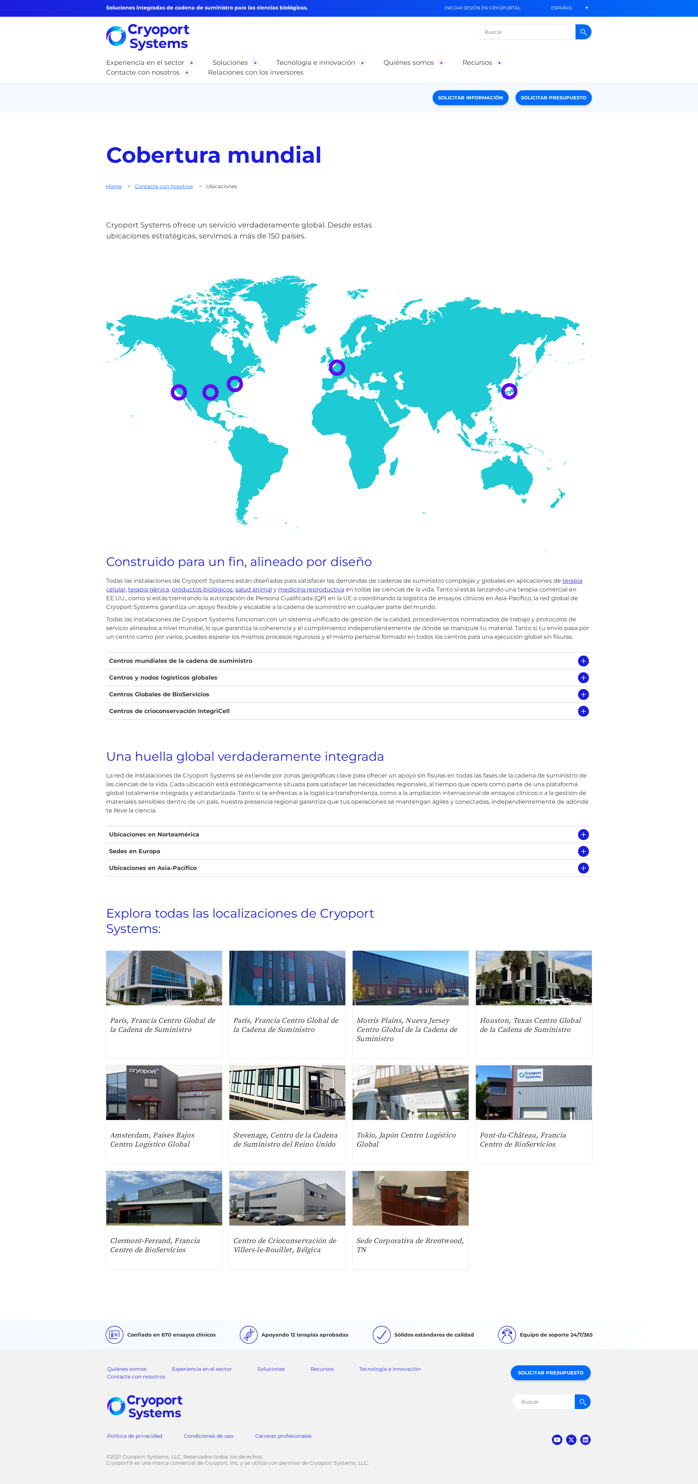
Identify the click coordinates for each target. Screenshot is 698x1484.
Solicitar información (470, 97)
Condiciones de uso (208, 1436)
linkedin (585, 1439)
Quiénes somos (127, 1369)
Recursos (322, 1369)
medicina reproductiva (311, 589)
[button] (561, 8)
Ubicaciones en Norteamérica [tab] (154, 834)
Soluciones (271, 1369)
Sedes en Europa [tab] (134, 851)
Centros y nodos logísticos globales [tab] (163, 677)
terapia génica (148, 589)
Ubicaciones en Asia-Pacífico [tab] (153, 867)
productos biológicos (202, 589)
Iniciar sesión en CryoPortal (483, 8)
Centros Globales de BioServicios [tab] (159, 694)
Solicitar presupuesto (553, 97)
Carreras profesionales (283, 1436)
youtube (557, 1439)
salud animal (253, 589)
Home (114, 186)
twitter (571, 1439)
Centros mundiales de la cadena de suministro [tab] (180, 660)
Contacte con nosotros (164, 186)
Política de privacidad (134, 1436)
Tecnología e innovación (390, 1369)
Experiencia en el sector (202, 1369)
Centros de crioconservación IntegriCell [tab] (169, 711)
